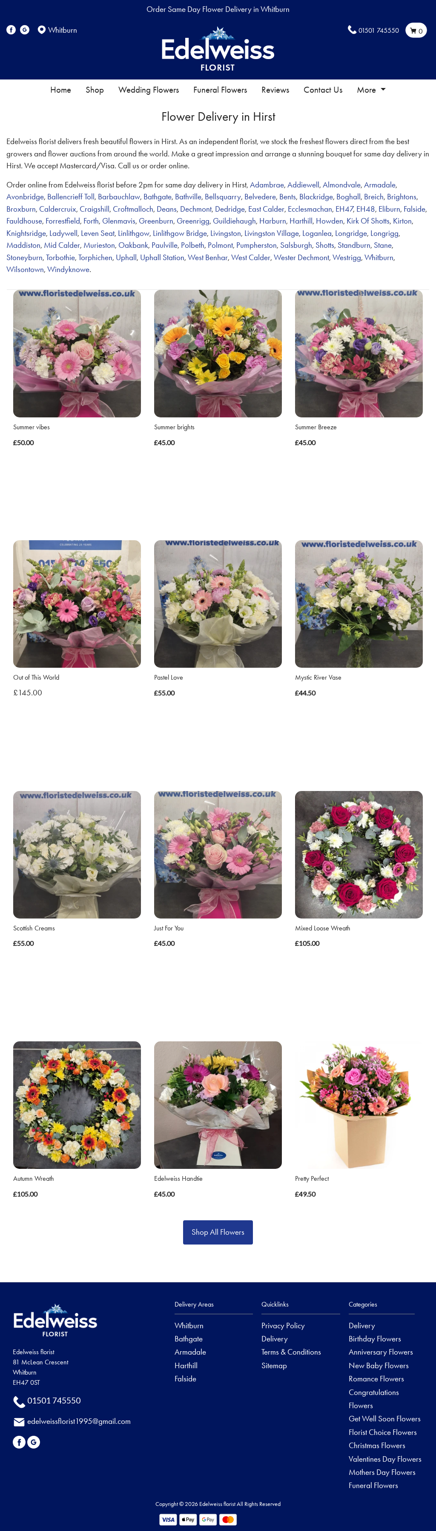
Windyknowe (68, 269)
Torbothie (60, 257)
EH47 (344, 209)
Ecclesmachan (310, 209)
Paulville (165, 245)
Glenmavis (118, 221)
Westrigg (347, 257)
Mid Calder (62, 245)
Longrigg (384, 233)
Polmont (220, 245)
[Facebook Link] (11, 30)
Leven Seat (98, 233)
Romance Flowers (376, 1379)
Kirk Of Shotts (368, 221)
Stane (383, 245)
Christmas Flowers (377, 1445)
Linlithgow (133, 233)
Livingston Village (271, 233)
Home (60, 90)
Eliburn (389, 209)
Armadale (380, 185)
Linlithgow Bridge (180, 233)
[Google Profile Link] (24, 30)
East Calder (266, 209)
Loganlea (317, 233)
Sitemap (274, 1365)
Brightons (401, 196)
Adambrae (267, 185)
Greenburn (156, 221)
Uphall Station (162, 257)
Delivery (274, 1339)
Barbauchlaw (119, 196)
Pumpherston (256, 245)
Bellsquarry (223, 196)
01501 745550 (379, 30)
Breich (374, 196)
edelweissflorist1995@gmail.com (79, 1421)
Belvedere (260, 196)
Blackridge (316, 196)
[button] (218, 1306)
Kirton (402, 221)
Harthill (301, 221)
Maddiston (23, 245)
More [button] (367, 90)
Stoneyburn (24, 257)
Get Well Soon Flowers (385, 1418)
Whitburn (378, 257)
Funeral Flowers (220, 90)
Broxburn (21, 209)
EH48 (365, 209)
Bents (287, 196)
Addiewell (303, 185)
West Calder (250, 257)
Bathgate (157, 196)
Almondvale (342, 185)
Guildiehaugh (234, 221)
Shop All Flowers (218, 1232)
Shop (95, 90)
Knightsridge (26, 233)
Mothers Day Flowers (382, 1472)
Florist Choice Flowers (383, 1432)
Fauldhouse (24, 221)
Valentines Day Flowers (385, 1459)
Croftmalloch (133, 209)
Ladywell (63, 233)
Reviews (275, 90)
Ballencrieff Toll (71, 196)
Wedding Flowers (148, 90)
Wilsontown (25, 269)
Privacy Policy (283, 1325)
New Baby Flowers (379, 1365)
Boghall (348, 196)
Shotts (325, 245)
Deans (167, 209)
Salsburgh (296, 245)
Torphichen (95, 257)
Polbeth (192, 245)
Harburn (272, 221)
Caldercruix (57, 209)
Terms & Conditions (291, 1352)
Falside (414, 209)
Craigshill (94, 209)
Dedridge (230, 209)
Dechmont (196, 209)
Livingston (225, 233)
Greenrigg (193, 221)
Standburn (354, 245)
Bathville (188, 196)
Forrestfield (63, 221)
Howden (329, 221)
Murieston (99, 245)
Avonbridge (25, 196)
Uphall (126, 257)
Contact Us (323, 90)
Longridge (351, 233)
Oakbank (133, 245)
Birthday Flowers (375, 1339)
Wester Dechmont (301, 257)
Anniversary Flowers (381, 1352)
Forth (91, 221)
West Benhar (208, 257)
